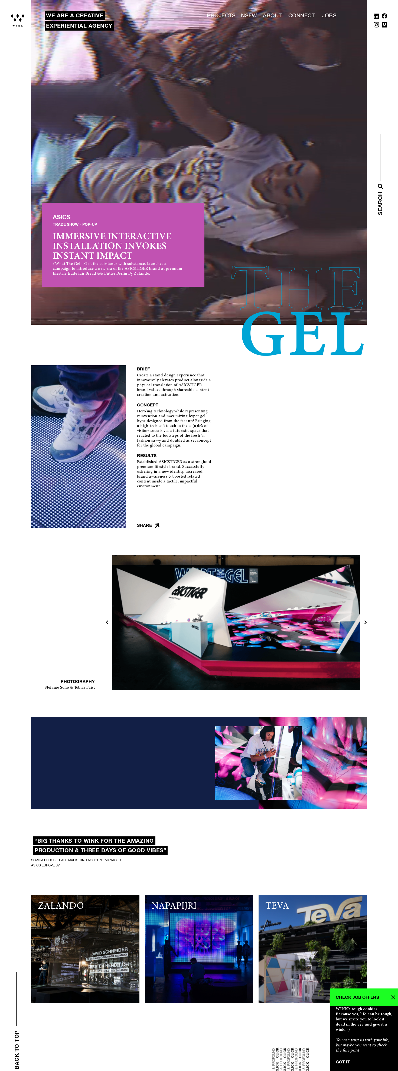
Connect (301, 16)
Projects (221, 16)
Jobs (329, 16)
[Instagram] (376, 26)
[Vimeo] (384, 26)
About (272, 16)
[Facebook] (384, 17)
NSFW (249, 16)
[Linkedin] (376, 17)
